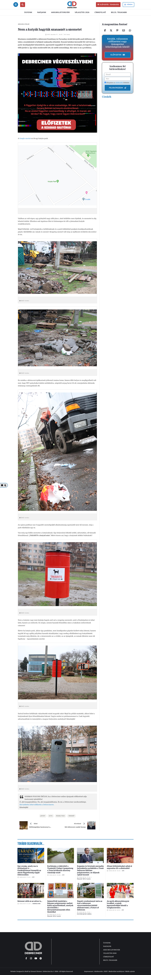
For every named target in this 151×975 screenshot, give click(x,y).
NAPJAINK (41, 12)
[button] (108, 4)
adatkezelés (119, 82)
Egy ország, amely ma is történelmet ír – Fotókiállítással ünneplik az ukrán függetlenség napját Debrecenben (29, 870)
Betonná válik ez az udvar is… (29, 901)
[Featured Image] (30, 855)
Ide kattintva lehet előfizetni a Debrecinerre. (37, 805)
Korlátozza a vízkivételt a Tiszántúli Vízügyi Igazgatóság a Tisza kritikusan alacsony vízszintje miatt (60, 869)
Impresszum (88, 971)
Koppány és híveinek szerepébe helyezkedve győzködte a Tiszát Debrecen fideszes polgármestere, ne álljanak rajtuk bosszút (90, 870)
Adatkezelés (98, 971)
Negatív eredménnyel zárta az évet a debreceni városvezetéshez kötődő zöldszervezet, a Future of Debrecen (89, 905)
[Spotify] (41, 958)
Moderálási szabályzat (116, 971)
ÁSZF (106, 971)
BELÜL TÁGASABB (119, 12)
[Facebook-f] (26, 958)
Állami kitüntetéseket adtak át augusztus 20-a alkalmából (119, 867)
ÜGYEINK (28, 12)
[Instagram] (31, 958)
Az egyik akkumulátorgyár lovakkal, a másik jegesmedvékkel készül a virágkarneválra (118, 904)
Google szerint (25, 138)
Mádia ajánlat (130, 971)
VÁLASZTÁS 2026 (82, 12)
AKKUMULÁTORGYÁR (60, 12)
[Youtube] (36, 958)
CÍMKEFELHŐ (100, 12)
